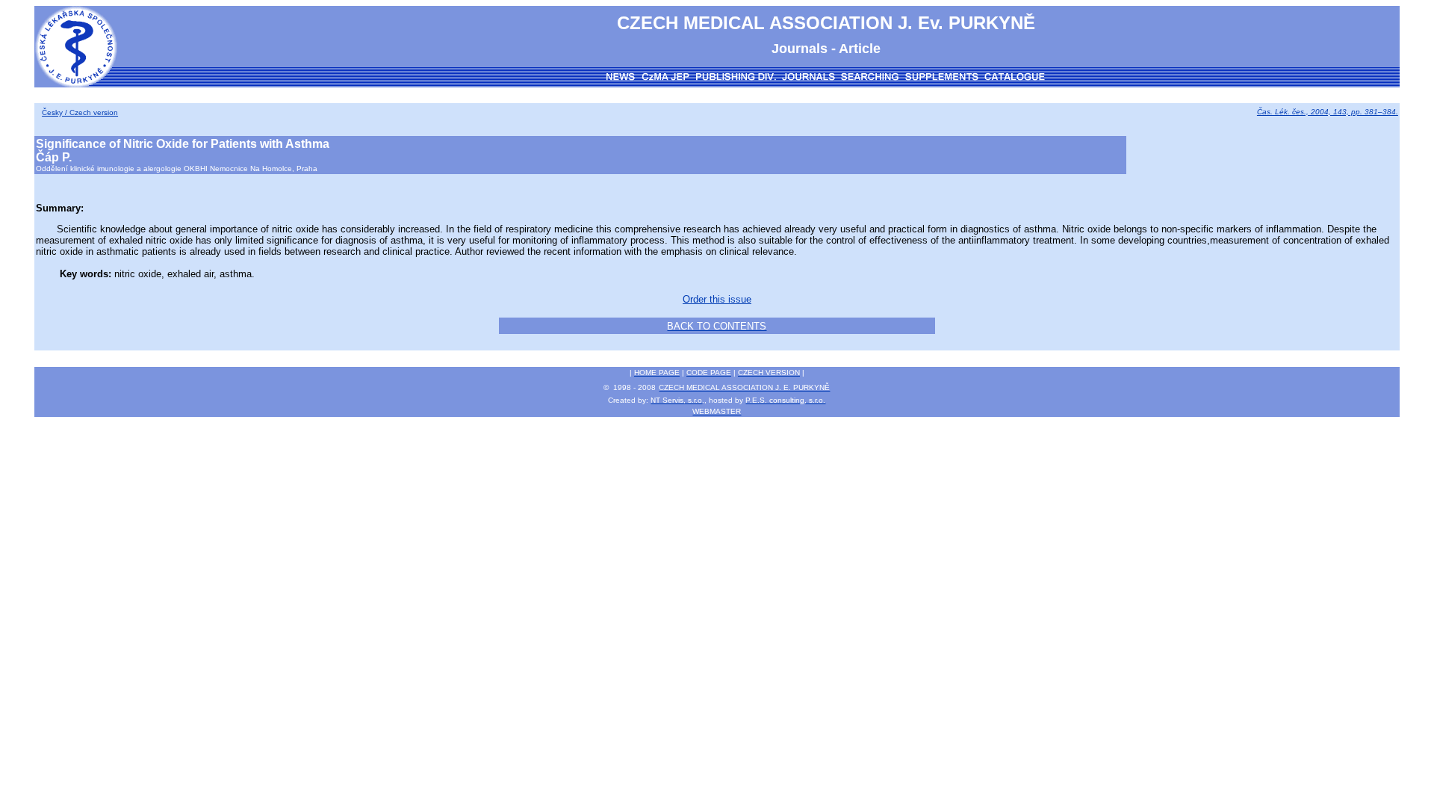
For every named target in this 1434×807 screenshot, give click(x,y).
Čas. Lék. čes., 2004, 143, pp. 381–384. (1327, 112)
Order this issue (717, 299)
